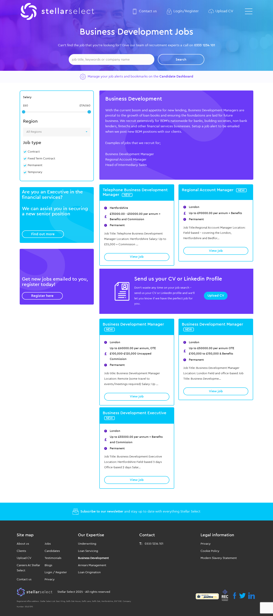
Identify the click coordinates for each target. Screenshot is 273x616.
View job (137, 256)
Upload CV (224, 11)
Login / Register (56, 572)
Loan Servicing (88, 550)
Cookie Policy (210, 550)
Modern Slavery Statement (219, 558)
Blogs (48, 565)
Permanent (34, 165)
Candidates (52, 550)
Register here (42, 296)
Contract (33, 151)
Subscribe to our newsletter (101, 511)
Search (181, 59)
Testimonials (53, 558)
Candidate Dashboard (176, 76)
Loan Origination (89, 572)
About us (23, 543)
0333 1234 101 (204, 45)
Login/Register (186, 11)
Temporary (34, 172)
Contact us (148, 11)
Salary (27, 97)
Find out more (43, 234)
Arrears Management (92, 565)
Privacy (50, 579)
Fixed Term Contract (41, 158)
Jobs (48, 543)
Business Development (93, 558)
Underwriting (87, 543)
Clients (21, 550)
